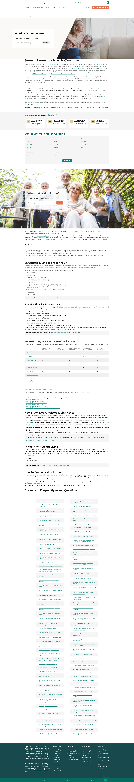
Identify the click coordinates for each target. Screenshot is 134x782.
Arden (55, 141)
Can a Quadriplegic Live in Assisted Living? (49, 667)
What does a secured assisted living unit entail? (50, 729)
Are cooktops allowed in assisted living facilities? (84, 545)
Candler (56, 147)
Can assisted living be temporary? (81, 661)
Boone (56, 144)
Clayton (83, 150)
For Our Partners (73, 759)
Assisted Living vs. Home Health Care (36, 401)
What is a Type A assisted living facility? (48, 713)
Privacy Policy (58, 765)
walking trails (78, 68)
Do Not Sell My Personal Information (58, 768)
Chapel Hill (30, 150)
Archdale (29, 141)
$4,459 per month (56, 253)
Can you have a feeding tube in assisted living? (84, 680)
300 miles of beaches (52, 64)
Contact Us (86, 765)
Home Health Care (31, 360)
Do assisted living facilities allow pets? (82, 506)
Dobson (56, 155)
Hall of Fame (39, 74)
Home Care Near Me (103, 761)
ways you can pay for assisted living (60, 465)
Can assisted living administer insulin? (82, 684)
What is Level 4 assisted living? (46, 720)
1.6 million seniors (75, 66)
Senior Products (58, 759)
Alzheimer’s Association (97, 88)
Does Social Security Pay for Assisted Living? (50, 520)
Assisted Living (30, 353)
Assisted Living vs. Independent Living (36, 403)
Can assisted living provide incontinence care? (84, 687)
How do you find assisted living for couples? (49, 641)
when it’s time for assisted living (61, 332)
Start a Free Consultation (100, 7)
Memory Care (30, 371)
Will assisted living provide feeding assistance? (84, 720)
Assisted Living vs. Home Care (34, 399)
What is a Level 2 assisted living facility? (48, 709)
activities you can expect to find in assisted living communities (59, 297)
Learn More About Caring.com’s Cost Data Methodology (40, 440)
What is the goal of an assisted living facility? (50, 599)
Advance (29, 138)
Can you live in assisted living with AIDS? (83, 691)
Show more (67, 160)
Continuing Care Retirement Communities (31, 380)
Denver (29, 155)
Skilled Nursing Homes (32, 375)
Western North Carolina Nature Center (63, 74)
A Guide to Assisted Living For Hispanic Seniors (50, 566)
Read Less (51, 115)
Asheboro (84, 141)
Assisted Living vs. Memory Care (35, 404)
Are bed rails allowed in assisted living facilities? (84, 515)
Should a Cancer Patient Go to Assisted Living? (50, 685)
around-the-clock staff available (36, 237)
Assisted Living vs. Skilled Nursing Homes (37, 406)
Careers (85, 763)
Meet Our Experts (88, 752)
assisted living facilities (43, 236)
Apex (82, 138)
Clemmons (30, 152)
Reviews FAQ (87, 761)
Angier (56, 138)
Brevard (83, 144)
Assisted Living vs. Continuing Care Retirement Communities (43, 408)
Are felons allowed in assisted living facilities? (84, 549)
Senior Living (28, 16)
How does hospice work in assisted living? (83, 654)
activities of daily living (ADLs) (76, 266)
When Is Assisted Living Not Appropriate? (49, 650)
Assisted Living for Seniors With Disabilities (49, 553)
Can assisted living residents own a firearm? (83, 578)
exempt (98, 66)
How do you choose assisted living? (47, 628)
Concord (56, 152)
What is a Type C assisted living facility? (48, 717)
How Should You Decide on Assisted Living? (50, 671)
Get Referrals (72, 757)
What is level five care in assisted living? (83, 673)
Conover (83, 152)
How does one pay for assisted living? (48, 595)
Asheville (29, 144)
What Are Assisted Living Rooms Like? (48, 501)
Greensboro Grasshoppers (68, 72)
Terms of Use (38, 770)
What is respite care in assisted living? (82, 676)
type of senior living (41, 250)
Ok (105, 780)
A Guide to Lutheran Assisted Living (48, 562)
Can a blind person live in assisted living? (83, 658)
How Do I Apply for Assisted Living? (48, 664)
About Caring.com (88, 750)
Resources (57, 757)
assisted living (43, 475)
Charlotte (56, 150)
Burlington (30, 147)
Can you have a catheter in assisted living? (83, 665)
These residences (78, 95)
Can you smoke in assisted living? (81, 524)
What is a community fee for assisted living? (84, 527)
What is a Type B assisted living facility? (48, 706)
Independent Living (32, 367)
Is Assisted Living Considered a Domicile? (83, 729)
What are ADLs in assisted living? (81, 669)
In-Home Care (30, 356)
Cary (82, 147)
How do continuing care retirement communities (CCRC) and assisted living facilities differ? (48, 701)
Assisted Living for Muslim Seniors (47, 544)
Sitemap (56, 761)
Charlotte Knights (85, 72)
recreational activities (33, 102)
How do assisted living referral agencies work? (50, 637)
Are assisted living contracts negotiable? (83, 536)
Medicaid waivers (77, 451)
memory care (88, 107)
